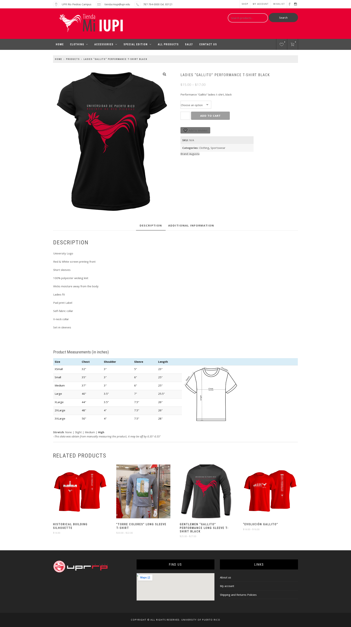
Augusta (194, 154)
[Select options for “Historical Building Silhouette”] (73, 491)
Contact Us (208, 44)
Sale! (189, 44)
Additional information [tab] (191, 225)
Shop (245, 4)
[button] (164, 74)
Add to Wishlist (198, 130)
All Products (168, 44)
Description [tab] (151, 225)
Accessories (104, 44)
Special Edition (136, 44)
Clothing (77, 44)
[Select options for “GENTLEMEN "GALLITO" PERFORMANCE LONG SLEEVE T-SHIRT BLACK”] (200, 491)
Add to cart (210, 115)
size (223, 102)
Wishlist (279, 4)
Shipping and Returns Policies (238, 594)
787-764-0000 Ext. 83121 (158, 4)
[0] (282, 45)
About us (225, 577)
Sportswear (218, 148)
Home (60, 44)
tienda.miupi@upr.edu (117, 4)
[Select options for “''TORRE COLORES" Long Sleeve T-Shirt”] (136, 491)
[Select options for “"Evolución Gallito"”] (263, 491)
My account (261, 4)
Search (283, 17)
